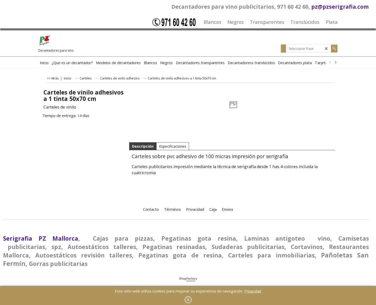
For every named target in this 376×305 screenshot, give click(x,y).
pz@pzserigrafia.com (340, 6)
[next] (335, 62)
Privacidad (252, 291)
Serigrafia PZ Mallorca (40, 238)
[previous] (330, 62)
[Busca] (334, 48)
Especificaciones (172, 146)
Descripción (142, 146)
